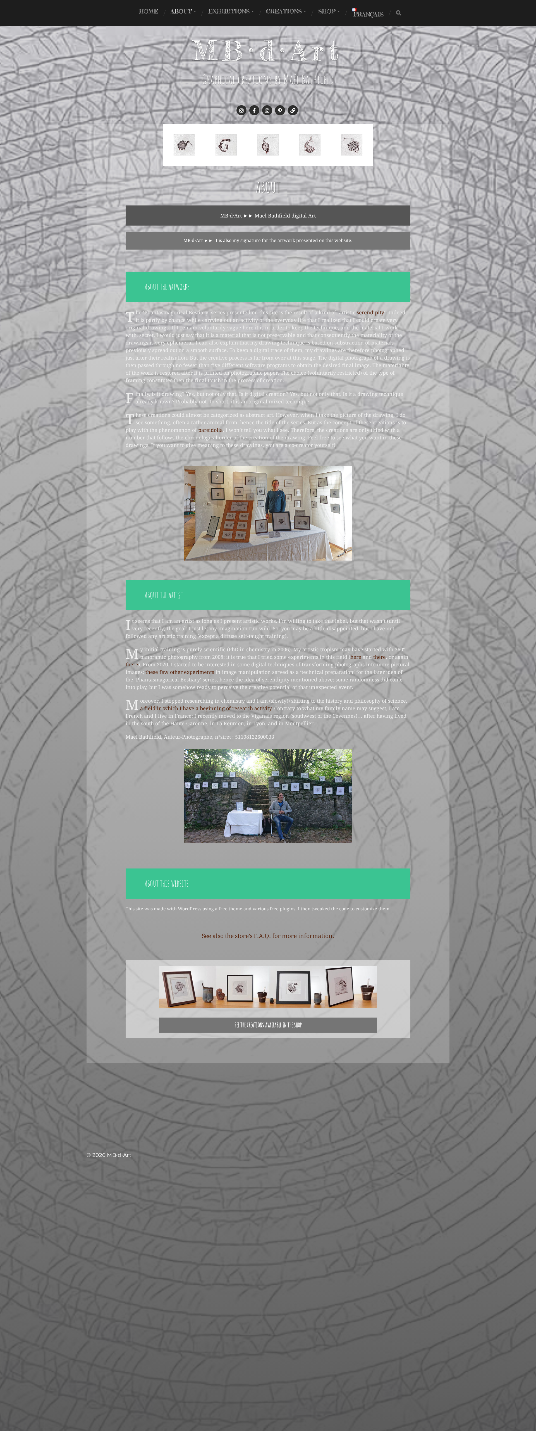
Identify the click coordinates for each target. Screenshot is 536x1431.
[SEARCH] (398, 12)
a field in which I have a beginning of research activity (205, 708)
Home (148, 11)
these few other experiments (179, 672)
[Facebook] (254, 110)
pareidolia (210, 430)
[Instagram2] (267, 110)
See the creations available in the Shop (268, 1025)
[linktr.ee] (293, 110)
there (379, 657)
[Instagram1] (241, 110)
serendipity (370, 312)
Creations (284, 11)
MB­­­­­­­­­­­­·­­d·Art (268, 50)
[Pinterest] (280, 110)
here (356, 657)
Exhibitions (229, 11)
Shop (327, 11)
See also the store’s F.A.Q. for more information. (268, 935)
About (181, 11)
